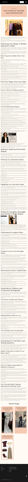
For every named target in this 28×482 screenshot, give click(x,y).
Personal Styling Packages (12, 467)
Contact (10, 471)
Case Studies (3, 468)
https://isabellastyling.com (16, 400)
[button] (26, 2)
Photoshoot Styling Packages (13, 468)
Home (2, 467)
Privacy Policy (9, 479)
